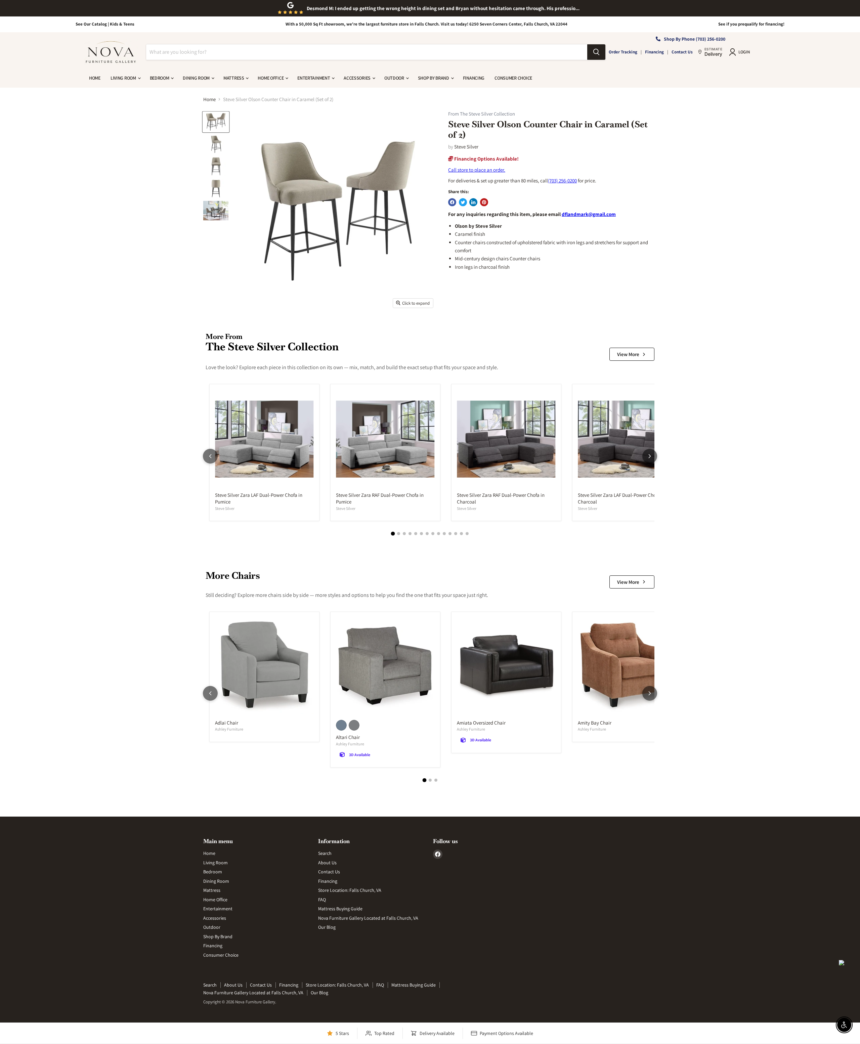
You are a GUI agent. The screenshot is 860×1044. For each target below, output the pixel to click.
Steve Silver (466, 146)
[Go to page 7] (427, 533)
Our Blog (327, 927)
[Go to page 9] (438, 533)
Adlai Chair (226, 723)
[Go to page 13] (461, 533)
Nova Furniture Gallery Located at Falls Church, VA (368, 918)
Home (94, 78)
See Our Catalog (91, 24)
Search (325, 853)
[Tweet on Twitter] (463, 202)
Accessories (358, 78)
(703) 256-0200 (562, 180)
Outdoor (394, 78)
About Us (327, 863)
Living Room (124, 78)
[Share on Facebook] (452, 202)
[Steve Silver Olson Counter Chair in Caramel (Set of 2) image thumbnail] (216, 122)
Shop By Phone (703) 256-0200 (694, 39)
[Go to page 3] (404, 533)
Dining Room (197, 78)
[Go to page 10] (444, 533)
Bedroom (160, 78)
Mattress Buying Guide (340, 909)
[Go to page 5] (415, 533)
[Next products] (649, 456)
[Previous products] (210, 456)
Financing (654, 51)
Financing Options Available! (486, 159)
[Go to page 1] (393, 534)
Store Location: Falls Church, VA (349, 890)
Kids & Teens (122, 24)
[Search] (596, 52)
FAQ (322, 900)
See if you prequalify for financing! (751, 24)
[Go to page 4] (410, 533)
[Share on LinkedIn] (473, 202)
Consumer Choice (513, 78)
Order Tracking (623, 51)
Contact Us (682, 51)
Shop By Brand (434, 78)
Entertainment (314, 78)
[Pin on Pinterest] (484, 202)
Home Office (271, 78)
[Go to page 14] (467, 533)
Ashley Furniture (229, 729)
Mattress (234, 78)
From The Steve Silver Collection (481, 114)
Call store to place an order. (476, 170)
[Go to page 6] (421, 533)
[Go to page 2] (398, 533)
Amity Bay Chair (594, 723)
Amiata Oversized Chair (481, 723)
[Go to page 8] (432, 533)
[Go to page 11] (450, 533)
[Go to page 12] (455, 533)
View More (628, 354)
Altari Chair (348, 737)
